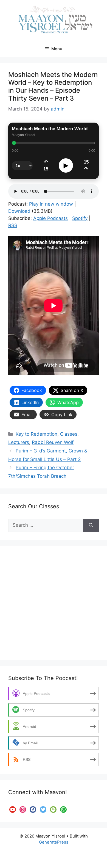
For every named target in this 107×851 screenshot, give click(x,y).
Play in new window (51, 204)
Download (19, 211)
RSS (12, 225)
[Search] (91, 525)
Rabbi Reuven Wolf (53, 442)
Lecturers (18, 442)
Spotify (80, 218)
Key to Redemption (36, 434)
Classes (68, 434)
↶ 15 (45, 165)
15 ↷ (86, 165)
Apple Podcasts (50, 218)
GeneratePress (53, 842)
